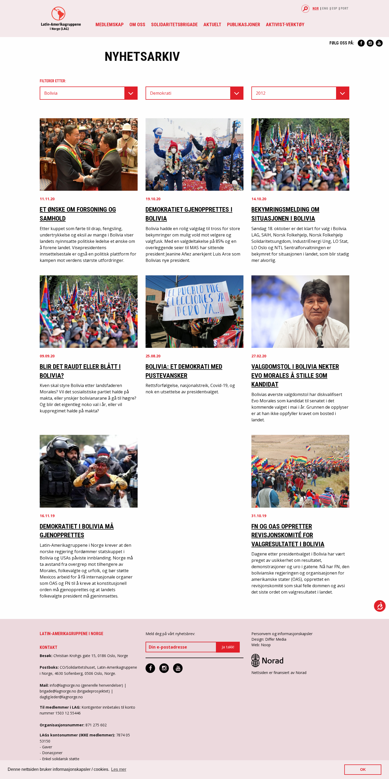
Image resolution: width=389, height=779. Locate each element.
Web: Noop (261, 644)
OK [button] (363, 769)
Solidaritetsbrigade (174, 24)
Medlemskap (110, 24)
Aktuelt (212, 24)
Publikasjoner (243, 24)
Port (345, 8)
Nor (316, 8)
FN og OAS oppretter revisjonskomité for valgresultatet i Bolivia (287, 535)
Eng (325, 8)
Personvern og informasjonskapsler (282, 633)
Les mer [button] (118, 769)
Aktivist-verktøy (285, 24)
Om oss (137, 24)
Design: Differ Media (268, 639)
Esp (334, 8)
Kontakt (48, 647)
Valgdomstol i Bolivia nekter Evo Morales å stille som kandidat (295, 375)
